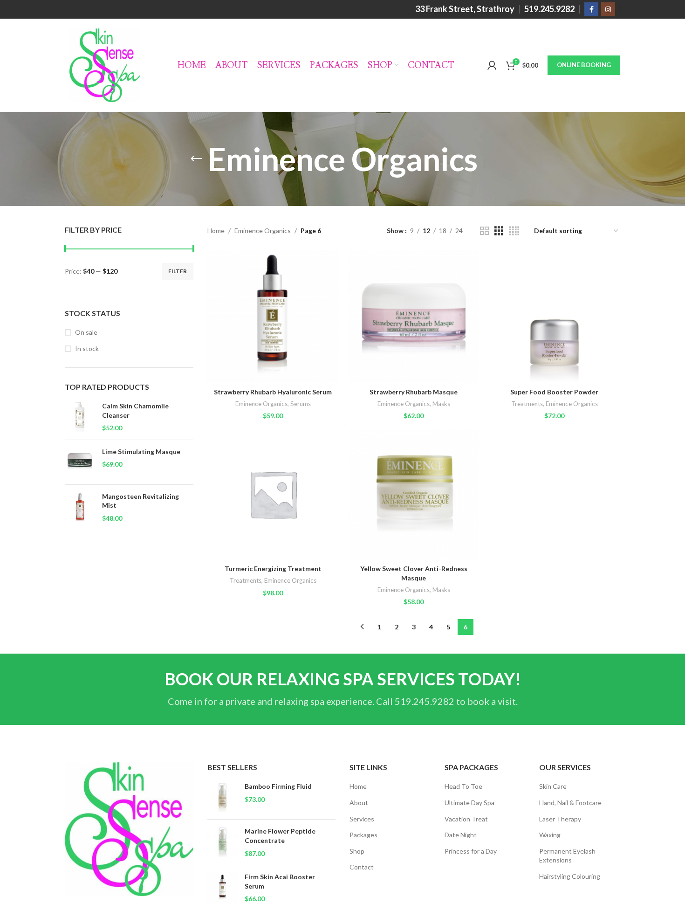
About (358, 803)
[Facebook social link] (591, 9)
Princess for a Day (471, 851)
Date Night (461, 835)
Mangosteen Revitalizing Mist (140, 501)
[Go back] (196, 159)
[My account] (492, 65)
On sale (86, 332)
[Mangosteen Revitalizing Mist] (80, 507)
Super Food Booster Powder (554, 392)
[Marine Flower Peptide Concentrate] (222, 842)
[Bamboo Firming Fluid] (222, 797)
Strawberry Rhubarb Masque (414, 392)
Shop (356, 851)
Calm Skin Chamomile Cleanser (135, 410)
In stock (87, 348)
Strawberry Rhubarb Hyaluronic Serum (273, 392)
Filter (177, 271)
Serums (300, 403)
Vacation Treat (466, 819)
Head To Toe (463, 786)
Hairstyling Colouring (569, 876)
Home (216, 230)
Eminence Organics (262, 230)
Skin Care (553, 786)
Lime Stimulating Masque (141, 451)
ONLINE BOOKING (584, 65)
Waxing (550, 835)
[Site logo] (104, 65)
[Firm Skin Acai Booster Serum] (222, 887)
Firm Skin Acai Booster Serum (280, 881)
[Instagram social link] (608, 9)
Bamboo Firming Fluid (278, 786)
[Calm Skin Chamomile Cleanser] (80, 417)
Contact (361, 867)
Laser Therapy (560, 819)
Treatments (527, 403)
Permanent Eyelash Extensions (567, 855)
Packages (363, 835)
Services (361, 819)
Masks (441, 403)
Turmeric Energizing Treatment (273, 568)
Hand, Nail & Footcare (570, 803)
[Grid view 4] (514, 231)
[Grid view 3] (498, 231)
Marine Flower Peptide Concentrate (280, 835)
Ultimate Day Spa (469, 803)
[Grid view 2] (484, 231)
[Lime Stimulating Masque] (80, 462)
